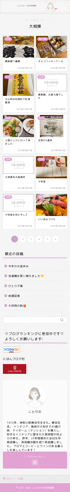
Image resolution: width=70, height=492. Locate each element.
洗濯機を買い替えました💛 (26, 276)
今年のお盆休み (18, 266)
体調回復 (14, 296)
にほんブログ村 (14, 359)
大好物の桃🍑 (17, 305)
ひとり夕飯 (15, 286)
